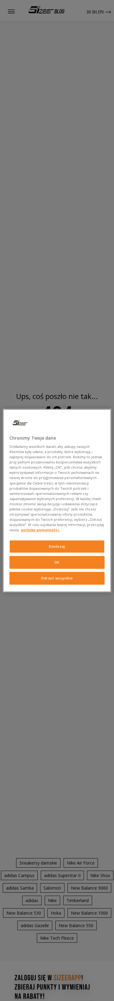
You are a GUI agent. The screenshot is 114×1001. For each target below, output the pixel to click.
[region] (57, 500)
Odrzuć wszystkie (57, 578)
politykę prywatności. (40, 530)
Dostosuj (57, 546)
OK (57, 562)
